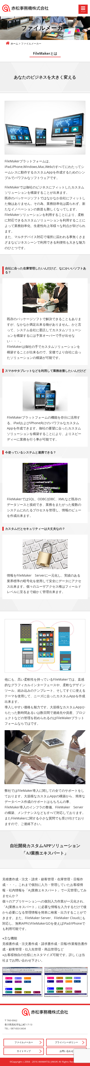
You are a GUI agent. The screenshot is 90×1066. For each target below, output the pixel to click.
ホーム (14, 43)
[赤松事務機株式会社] (45, 8)
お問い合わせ (66, 1051)
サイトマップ (24, 1051)
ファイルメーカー (24, 1042)
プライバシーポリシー (66, 1042)
